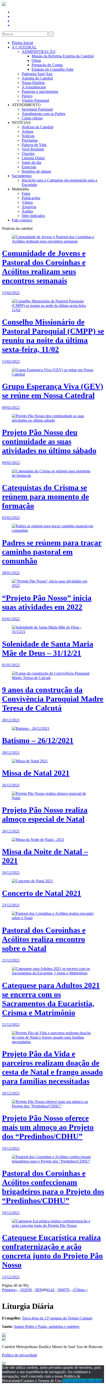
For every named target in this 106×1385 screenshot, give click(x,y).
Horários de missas (36, 171)
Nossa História (33, 83)
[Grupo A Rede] (4, 1364)
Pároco (27, 96)
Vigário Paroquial (35, 100)
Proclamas (30, 140)
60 (63, 1290)
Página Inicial (22, 43)
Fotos (26, 193)
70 (67, 1290)
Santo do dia (31, 162)
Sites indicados (33, 216)
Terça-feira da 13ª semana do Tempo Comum (57, 1318)
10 (22, 1290)
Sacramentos (22, 176)
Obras (36, 60)
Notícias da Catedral (37, 127)
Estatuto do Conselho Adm (52, 69)
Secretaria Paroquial (37, 109)
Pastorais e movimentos (40, 91)
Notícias (28, 136)
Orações (28, 153)
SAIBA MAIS (91, 1381)
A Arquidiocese (34, 87)
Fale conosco (22, 220)
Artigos (27, 131)
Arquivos (29, 207)
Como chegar (32, 118)
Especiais (29, 167)
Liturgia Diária (33, 158)
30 (30, 1290)
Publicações (31, 198)
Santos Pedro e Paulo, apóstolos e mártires (46, 1326)
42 (52, 1290)
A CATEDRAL (24, 47)
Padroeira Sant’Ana (37, 74)
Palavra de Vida (34, 145)
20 (26, 1290)
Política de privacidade (19, 1355)
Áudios (27, 211)
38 (37, 1290)
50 (59, 1290)
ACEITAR (71, 1381)
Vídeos (27, 202)
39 (41, 1290)
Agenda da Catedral (37, 78)
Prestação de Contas (47, 65)
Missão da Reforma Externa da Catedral (63, 56)
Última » (81, 1290)
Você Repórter (33, 149)
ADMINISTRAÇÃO (38, 52)
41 (49, 1290)
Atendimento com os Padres (43, 114)
